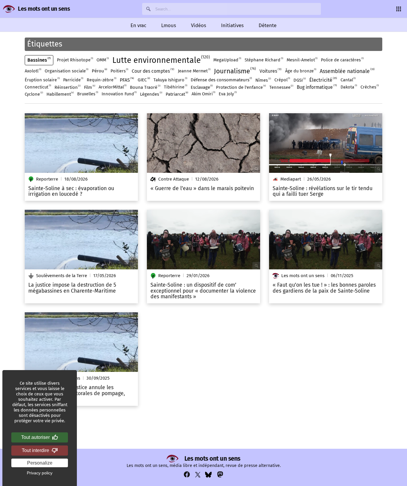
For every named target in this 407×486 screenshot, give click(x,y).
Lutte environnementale (160, 60)
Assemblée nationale (347, 71)
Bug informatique (316, 87)
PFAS (126, 80)
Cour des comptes (152, 71)
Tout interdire (35, 450)
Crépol (282, 80)
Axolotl (33, 71)
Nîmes (262, 80)
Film (89, 87)
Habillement (59, 94)
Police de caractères (342, 60)
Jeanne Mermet (194, 71)
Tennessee (281, 87)
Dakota (348, 87)
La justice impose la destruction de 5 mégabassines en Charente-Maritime (72, 288)
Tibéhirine (175, 87)
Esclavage (201, 87)
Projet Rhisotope (75, 60)
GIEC (143, 80)
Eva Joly (227, 94)
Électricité (322, 80)
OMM (102, 60)
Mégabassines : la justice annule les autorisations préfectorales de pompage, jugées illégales (76, 393)
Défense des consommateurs (221, 80)
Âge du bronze (300, 71)
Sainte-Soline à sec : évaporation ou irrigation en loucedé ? (71, 192)
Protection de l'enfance (240, 87)
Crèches (369, 87)
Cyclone (33, 94)
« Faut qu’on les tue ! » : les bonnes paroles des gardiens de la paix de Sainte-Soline (324, 288)
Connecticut (37, 87)
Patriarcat (176, 94)
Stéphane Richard (263, 60)
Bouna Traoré (145, 87)
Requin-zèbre (101, 80)
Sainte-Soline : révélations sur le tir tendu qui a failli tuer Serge (322, 192)
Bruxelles (87, 94)
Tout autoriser (35, 437)
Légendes (150, 94)
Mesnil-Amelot (302, 60)
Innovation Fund (119, 94)
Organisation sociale (66, 71)
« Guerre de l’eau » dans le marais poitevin (202, 189)
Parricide (73, 80)
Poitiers (119, 71)
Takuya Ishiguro (170, 80)
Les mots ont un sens (44, 8)
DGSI (299, 80)
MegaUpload (226, 60)
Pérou (99, 71)
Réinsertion (67, 87)
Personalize (39, 462)
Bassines (38, 60)
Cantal (348, 80)
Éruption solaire (42, 80)
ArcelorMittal (112, 87)
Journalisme (234, 70)
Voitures (270, 71)
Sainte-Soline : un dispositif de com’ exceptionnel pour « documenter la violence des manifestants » (203, 291)
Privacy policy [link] (39, 473)
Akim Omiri (203, 94)
